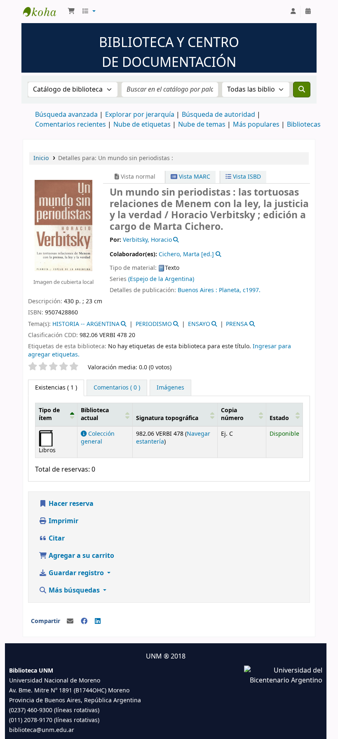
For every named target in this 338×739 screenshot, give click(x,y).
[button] (71, 11)
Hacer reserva (70, 504)
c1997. (252, 290)
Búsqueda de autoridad (218, 115)
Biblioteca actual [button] (95, 414)
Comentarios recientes (70, 125)
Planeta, (230, 290)
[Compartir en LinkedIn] (97, 621)
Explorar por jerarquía (139, 115)
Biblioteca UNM (43, 11)
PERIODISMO (154, 324)
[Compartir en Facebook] (84, 621)
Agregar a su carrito (80, 556)
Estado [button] (279, 418)
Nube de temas (201, 125)
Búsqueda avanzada (66, 115)
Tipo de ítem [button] (49, 414)
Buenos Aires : (197, 290)
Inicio (41, 158)
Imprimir (62, 521)
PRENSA (237, 324)
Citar (56, 538)
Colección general (98, 438)
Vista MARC (193, 176)
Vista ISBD (246, 176)
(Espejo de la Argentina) (161, 279)
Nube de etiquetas (142, 125)
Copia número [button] (232, 414)
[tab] (117, 388)
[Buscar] (301, 89)
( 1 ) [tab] (56, 387)
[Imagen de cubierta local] (63, 225)
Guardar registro (76, 573)
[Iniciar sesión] (293, 11)
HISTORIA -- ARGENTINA (86, 324)
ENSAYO (199, 324)
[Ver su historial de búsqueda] (308, 11)
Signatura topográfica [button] (167, 418)
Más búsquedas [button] (74, 590)
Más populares (256, 125)
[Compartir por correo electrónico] (70, 621)
